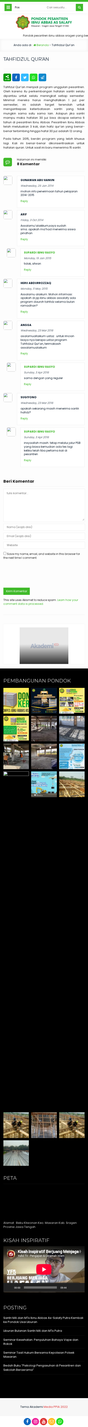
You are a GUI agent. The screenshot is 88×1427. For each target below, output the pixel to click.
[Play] (9, 1287)
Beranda (42, 45)
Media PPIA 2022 (56, 1407)
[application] (44, 1269)
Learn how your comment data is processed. (40, 602)
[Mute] (71, 1287)
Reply (24, 201)
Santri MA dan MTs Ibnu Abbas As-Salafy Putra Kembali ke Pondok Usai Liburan (43, 1320)
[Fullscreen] (78, 1287)
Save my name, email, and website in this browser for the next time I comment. (41, 556)
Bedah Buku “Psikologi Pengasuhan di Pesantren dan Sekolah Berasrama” (42, 1367)
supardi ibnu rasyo (39, 252)
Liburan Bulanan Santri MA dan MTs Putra (32, 1331)
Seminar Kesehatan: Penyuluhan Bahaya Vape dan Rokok (40, 1342)
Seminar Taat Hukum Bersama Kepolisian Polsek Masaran (38, 1354)
